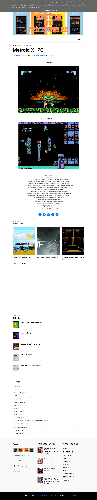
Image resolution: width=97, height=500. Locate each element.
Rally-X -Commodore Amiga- (31, 322)
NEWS (20, 45)
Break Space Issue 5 (50, 459)
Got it (54, 10)
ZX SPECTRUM (18, 430)
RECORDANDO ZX (19, 427)
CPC (15, 389)
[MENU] (14, 40)
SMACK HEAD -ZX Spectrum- (31, 366)
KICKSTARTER (18, 402)
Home (14, 45)
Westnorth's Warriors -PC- (30, 344)
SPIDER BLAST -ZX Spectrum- (50, 469)
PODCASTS (17, 417)
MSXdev (16, 405)
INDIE (33, 55)
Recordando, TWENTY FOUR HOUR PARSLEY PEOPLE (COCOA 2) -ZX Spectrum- (51, 480)
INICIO (38, 55)
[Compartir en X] (44, 214)
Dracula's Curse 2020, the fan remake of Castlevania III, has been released (51, 450)
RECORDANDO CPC (20, 424)
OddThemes (72, 496)
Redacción (17, 55)
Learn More (45, 10)
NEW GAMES (18, 411)
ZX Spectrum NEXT (19, 433)
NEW (15, 408)
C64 (15, 386)
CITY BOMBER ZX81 (27, 355)
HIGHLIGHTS (18, 393)
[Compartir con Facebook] (39, 214)
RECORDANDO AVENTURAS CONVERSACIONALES (30, 421)
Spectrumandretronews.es (46, 496)
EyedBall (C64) (25, 333)
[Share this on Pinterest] (48, 214)
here (51, 207)
